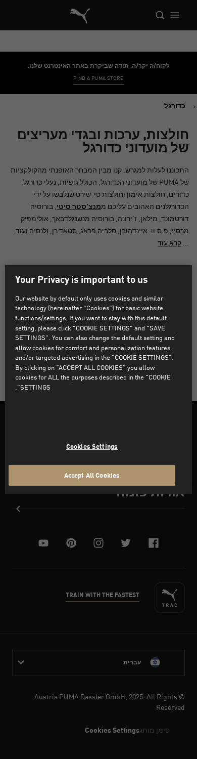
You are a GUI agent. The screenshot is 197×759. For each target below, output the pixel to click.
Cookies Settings (92, 446)
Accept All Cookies (92, 475)
